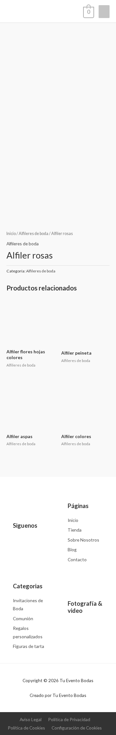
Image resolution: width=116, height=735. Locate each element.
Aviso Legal (31, 719)
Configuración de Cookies (77, 727)
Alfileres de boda (33, 233)
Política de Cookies (26, 727)
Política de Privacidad (69, 719)
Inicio (11, 233)
